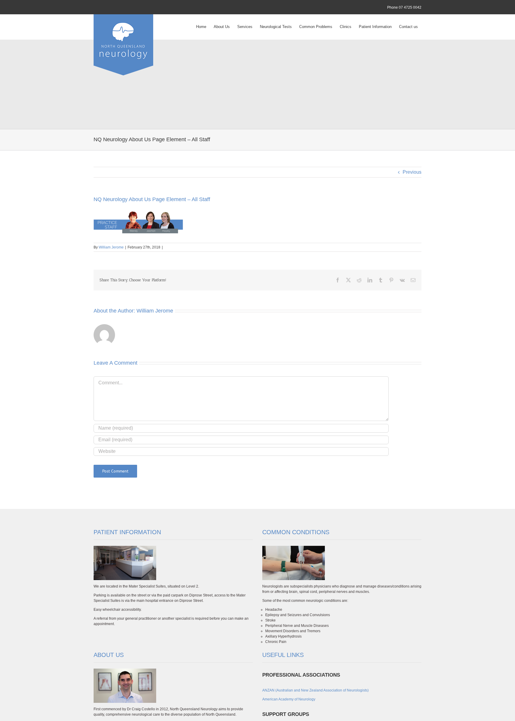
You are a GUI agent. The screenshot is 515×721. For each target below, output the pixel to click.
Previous (412, 172)
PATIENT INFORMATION (127, 532)
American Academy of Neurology (288, 699)
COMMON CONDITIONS (295, 532)
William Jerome (111, 247)
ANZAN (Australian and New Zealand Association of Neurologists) (315, 690)
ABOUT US (109, 655)
